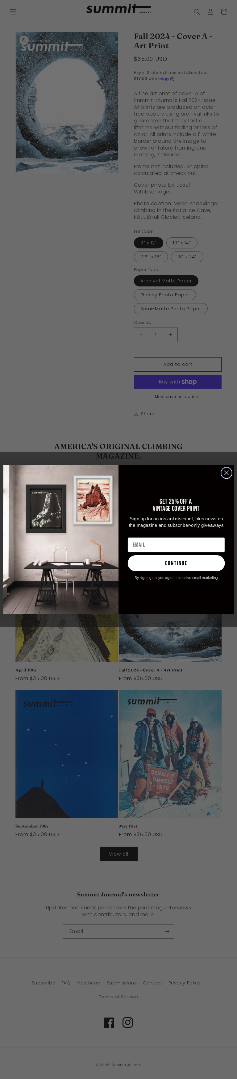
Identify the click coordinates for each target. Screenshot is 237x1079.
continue (176, 563)
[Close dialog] (226, 473)
